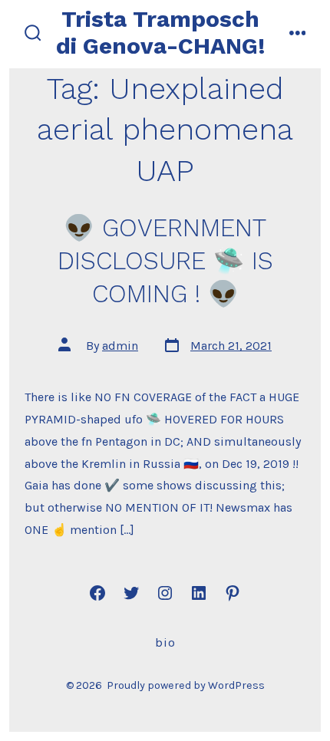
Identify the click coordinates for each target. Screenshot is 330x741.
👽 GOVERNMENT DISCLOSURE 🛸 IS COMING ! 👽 (165, 261)
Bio (165, 642)
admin (120, 345)
